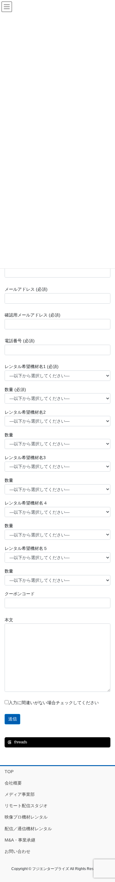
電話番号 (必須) (20, 340)
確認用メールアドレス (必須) (32, 315)
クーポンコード (20, 593)
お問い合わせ (17, 851)
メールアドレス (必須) (26, 289)
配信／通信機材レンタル (28, 828)
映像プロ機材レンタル (26, 817)
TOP (9, 771)
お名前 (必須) (17, 263)
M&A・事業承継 (20, 840)
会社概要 (13, 782)
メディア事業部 (20, 794)
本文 (9, 619)
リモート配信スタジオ (26, 805)
